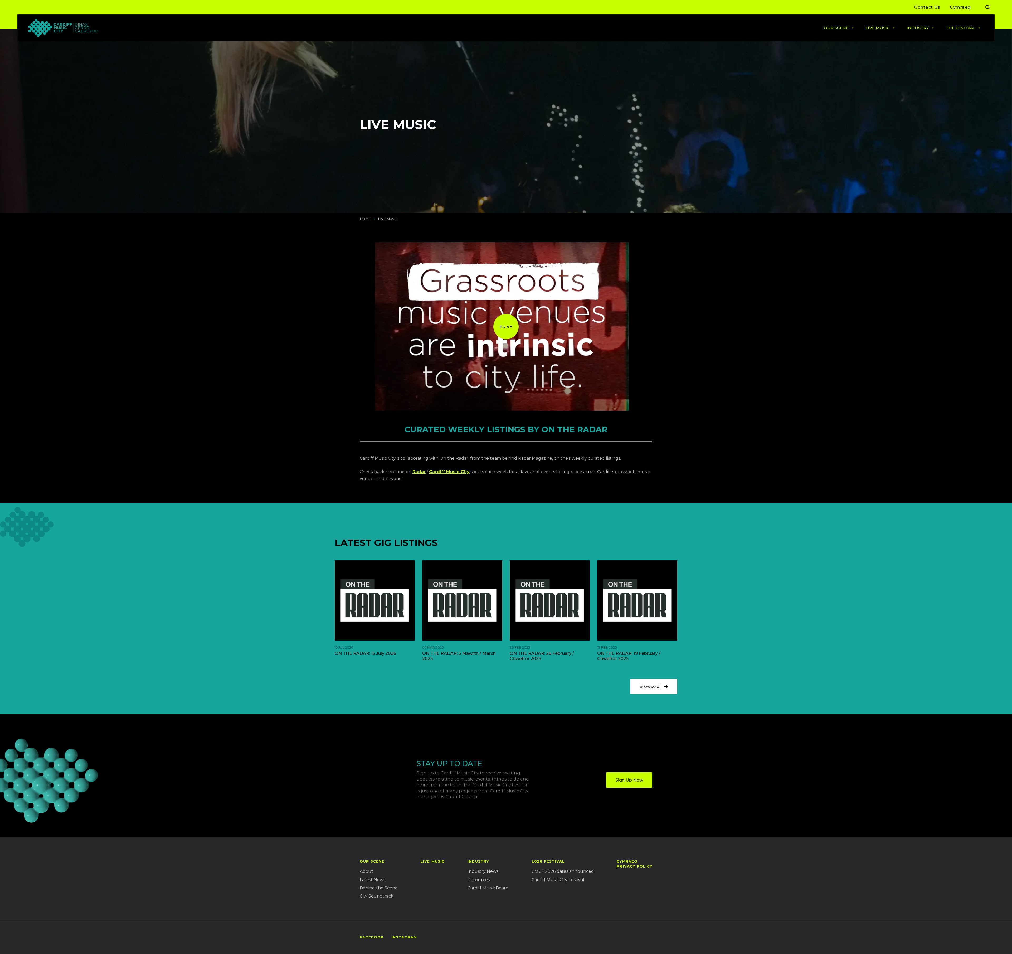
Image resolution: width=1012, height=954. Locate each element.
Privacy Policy (634, 866)
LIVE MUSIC (877, 27)
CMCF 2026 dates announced (563, 871)
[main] (506, 477)
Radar (419, 471)
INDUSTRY (918, 27)
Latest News (372, 879)
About (366, 871)
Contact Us (927, 7)
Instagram (404, 937)
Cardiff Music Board (488, 887)
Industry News (483, 871)
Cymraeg (960, 7)
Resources (479, 879)
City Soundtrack (376, 896)
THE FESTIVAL (960, 27)
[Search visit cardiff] (988, 7)
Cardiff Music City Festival (558, 879)
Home (365, 219)
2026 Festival (548, 861)
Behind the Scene (379, 887)
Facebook (372, 937)
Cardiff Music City (449, 471)
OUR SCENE (836, 27)
